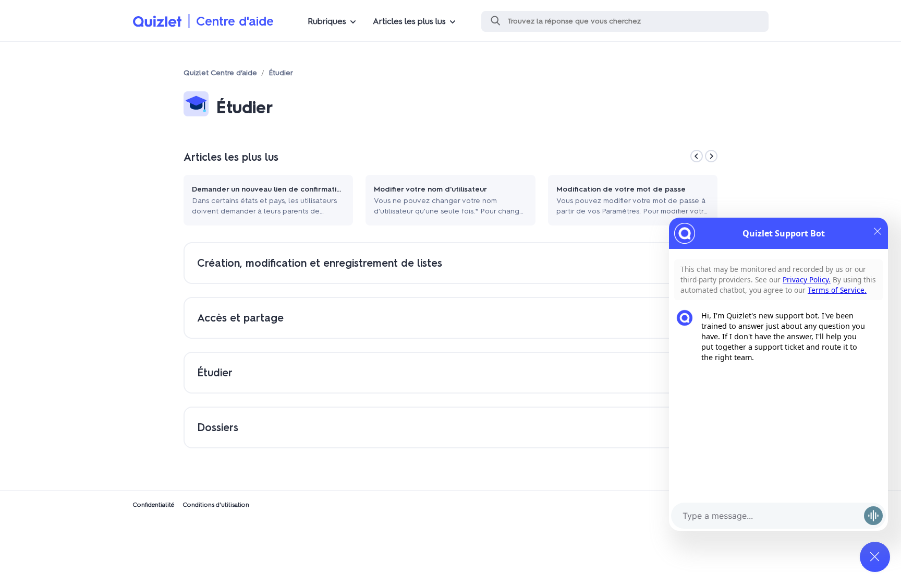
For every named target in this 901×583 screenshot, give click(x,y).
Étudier (281, 72)
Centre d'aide (235, 21)
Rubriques (327, 21)
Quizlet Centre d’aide (220, 72)
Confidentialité (153, 504)
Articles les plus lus (409, 21)
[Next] (711, 156)
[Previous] (696, 156)
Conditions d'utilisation (215, 504)
